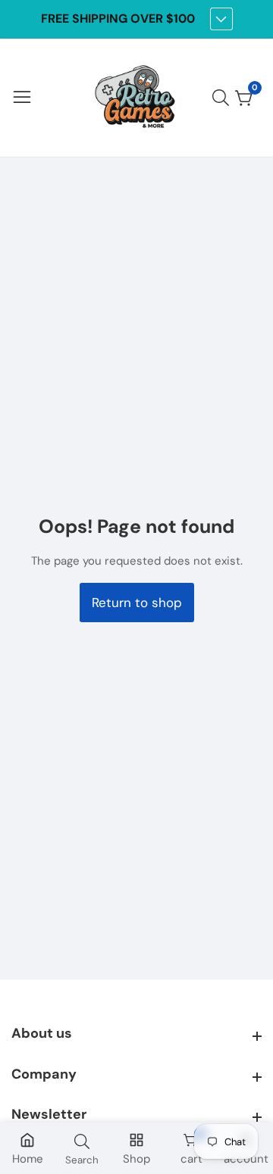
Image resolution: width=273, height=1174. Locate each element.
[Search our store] (223, 97)
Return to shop (137, 602)
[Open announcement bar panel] (221, 19)
